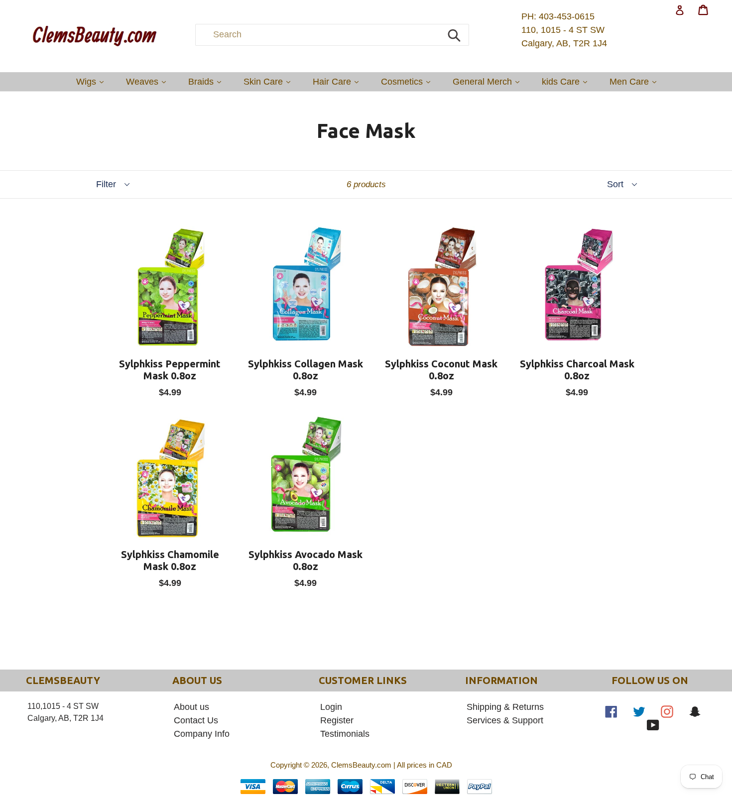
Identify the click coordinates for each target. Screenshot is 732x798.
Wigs (92, 81)
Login (331, 707)
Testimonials (344, 734)
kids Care (567, 81)
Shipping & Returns (505, 707)
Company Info (202, 734)
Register (337, 720)
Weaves (148, 81)
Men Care (635, 81)
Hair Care (338, 81)
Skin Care (269, 81)
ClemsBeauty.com (361, 765)
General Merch (488, 81)
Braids (207, 81)
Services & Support (505, 720)
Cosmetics (408, 81)
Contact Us (196, 720)
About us (191, 707)
